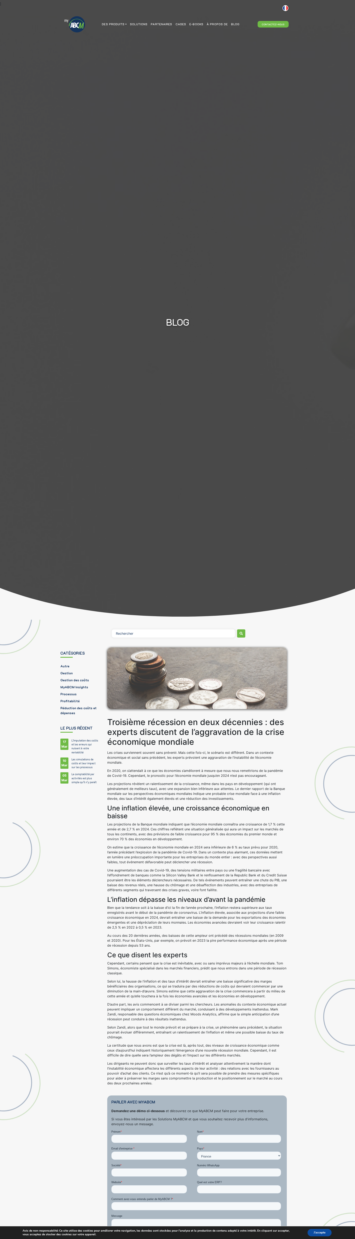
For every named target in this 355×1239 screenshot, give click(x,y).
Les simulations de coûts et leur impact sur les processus (83, 763)
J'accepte (319, 1232)
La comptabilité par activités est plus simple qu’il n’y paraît (84, 778)
